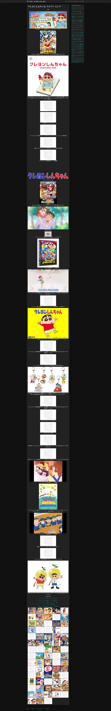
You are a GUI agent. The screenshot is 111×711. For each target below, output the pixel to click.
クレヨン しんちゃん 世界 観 (77, 25)
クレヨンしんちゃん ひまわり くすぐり (78, 42)
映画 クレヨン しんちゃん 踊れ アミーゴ (77, 17)
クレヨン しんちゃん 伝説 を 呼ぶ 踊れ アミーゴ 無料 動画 (77, 20)
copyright (82, 1)
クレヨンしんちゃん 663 (76, 11)
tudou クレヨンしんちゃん (77, 27)
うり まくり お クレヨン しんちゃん (77, 8)
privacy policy (76, 1)
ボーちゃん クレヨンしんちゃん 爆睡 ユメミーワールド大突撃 (77, 35)
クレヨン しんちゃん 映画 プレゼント (77, 14)
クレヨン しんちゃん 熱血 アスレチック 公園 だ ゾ (48, 598)
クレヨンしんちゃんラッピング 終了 (77, 30)
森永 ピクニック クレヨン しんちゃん (77, 56)
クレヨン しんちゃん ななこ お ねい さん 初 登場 (77, 61)
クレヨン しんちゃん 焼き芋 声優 (48, 604)
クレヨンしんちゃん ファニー (77, 23)
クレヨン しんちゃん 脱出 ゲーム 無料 (77, 49)
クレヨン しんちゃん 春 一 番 (77, 58)
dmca (66, 1)
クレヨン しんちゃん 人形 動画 (77, 32)
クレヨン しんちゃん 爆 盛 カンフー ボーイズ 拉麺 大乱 (48, 606)
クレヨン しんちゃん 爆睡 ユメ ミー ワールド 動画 (48, 602)
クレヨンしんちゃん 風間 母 (77, 46)
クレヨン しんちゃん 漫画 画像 (77, 44)
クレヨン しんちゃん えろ (36, 1)
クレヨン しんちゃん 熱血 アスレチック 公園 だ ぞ (48, 600)
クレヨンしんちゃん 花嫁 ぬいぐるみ (78, 53)
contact (70, 1)
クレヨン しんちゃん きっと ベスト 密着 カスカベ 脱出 (77, 39)
